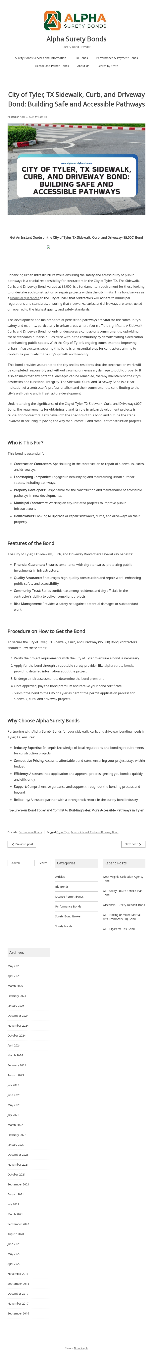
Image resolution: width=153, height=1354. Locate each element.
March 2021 (15, 1214)
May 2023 (14, 1105)
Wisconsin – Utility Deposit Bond (124, 905)
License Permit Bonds (69, 896)
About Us (83, 66)
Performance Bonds (30, 832)
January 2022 (16, 1145)
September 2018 (18, 1284)
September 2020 (18, 1224)
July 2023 (13, 1085)
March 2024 (15, 1055)
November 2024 (18, 1025)
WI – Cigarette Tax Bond (119, 929)
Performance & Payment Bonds (117, 58)
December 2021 (18, 1154)
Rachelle (42, 117)
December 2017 (18, 1293)
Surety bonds (63, 926)
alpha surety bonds (118, 665)
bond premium (92, 678)
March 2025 (15, 986)
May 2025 (14, 966)
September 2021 (18, 1184)
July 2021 (13, 1204)
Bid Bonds (81, 58)
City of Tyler (63, 832)
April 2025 (14, 976)
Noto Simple (81, 1348)
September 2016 (18, 1313)
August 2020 (16, 1234)
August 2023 (16, 1075)
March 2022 (15, 1125)
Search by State (108, 66)
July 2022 (13, 1115)
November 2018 (18, 1274)
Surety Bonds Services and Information (40, 58)
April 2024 (14, 1045)
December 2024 (18, 1015)
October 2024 (17, 1035)
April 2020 (14, 1264)
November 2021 (18, 1164)
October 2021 (17, 1174)
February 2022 (17, 1135)
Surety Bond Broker (68, 916)
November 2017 (18, 1303)
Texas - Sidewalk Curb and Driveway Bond (94, 832)
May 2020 (14, 1254)
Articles (60, 877)
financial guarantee (24, 298)
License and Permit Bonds (52, 66)
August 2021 (16, 1194)
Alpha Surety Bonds (76, 39)
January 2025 (16, 1006)
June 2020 (14, 1244)
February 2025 (17, 996)
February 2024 (17, 1065)
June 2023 (14, 1095)
